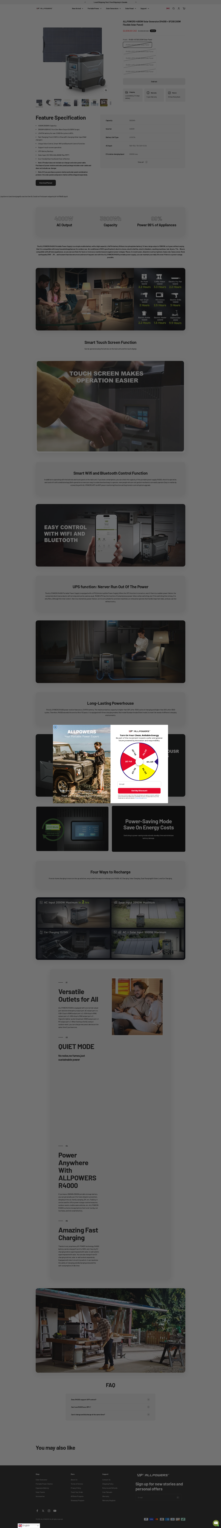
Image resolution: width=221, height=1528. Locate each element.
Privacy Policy (138, 798)
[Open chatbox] (216, 1523)
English (26, 1525)
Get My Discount (139, 790)
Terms (145, 798)
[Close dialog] (55, 727)
